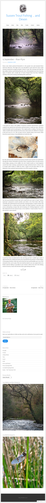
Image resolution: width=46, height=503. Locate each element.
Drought (4, 350)
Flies (17, 25)
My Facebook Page (7, 318)
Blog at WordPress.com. (23, 497)
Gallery (38, 25)
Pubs (22, 25)
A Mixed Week (6, 354)
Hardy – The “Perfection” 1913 (9, 370)
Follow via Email (6, 332)
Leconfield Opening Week (8, 367)
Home (7, 25)
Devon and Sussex (6, 363)
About (12, 25)
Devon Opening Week (7, 365)
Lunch (4, 359)
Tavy (4, 357)
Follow (5, 341)
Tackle (26, 25)
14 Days (4, 352)
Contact (32, 25)
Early (4, 361)
